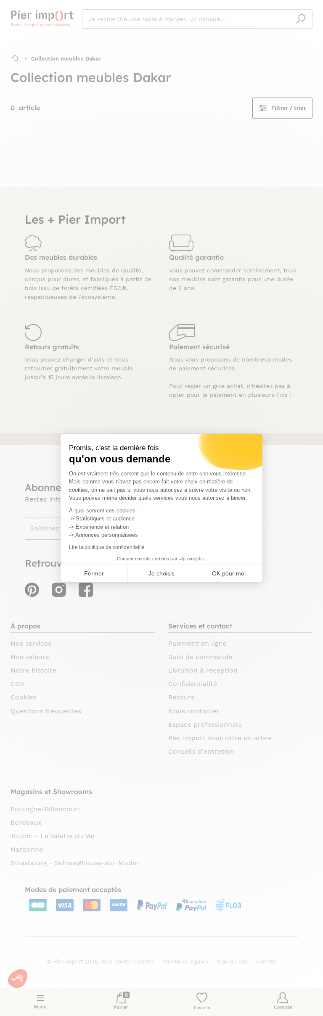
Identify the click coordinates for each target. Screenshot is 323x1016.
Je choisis (161, 573)
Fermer (94, 573)
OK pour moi (229, 573)
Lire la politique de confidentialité (107, 547)
